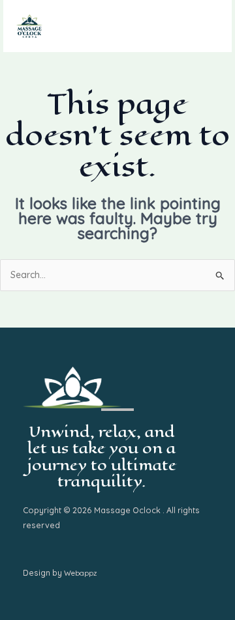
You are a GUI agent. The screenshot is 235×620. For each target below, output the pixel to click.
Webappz (80, 573)
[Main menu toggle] (205, 26)
